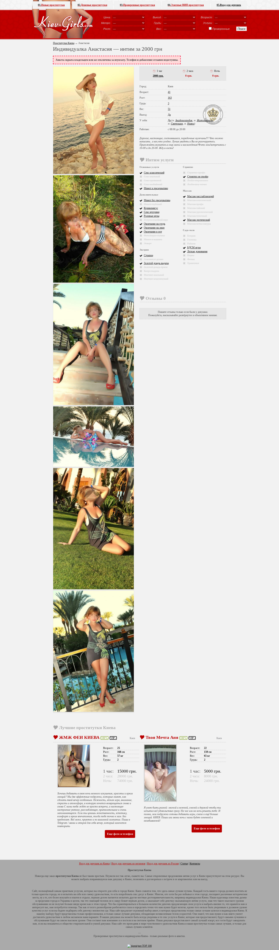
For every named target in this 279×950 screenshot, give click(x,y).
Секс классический (154, 172)
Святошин (177, 123)
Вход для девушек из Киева (94, 863)
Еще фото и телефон (120, 833)
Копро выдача (151, 271)
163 (170, 97)
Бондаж (191, 235)
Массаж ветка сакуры (199, 223)
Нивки (190, 123)
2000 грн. (158, 75)
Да (169, 114)
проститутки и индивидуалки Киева (128, 936)
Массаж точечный (197, 215)
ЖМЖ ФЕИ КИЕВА (79, 737)
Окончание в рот (153, 231)
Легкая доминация (197, 251)
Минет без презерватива (157, 200)
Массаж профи (195, 204)
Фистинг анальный (154, 274)
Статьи (184, 863)
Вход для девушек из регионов (128, 863)
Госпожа (191, 239)
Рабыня (191, 243)
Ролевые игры (151, 215)
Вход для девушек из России (163, 863)
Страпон (148, 255)
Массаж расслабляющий (200, 196)
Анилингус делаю (153, 259)
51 (169, 109)
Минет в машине (153, 239)
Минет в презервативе (156, 188)
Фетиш (191, 259)
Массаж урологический (200, 212)
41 (169, 92)
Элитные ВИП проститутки (186, 5)
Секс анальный (152, 176)
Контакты (195, 863)
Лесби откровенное (197, 180)
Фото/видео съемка (154, 235)
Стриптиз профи (196, 172)
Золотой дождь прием (156, 267)
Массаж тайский (196, 208)
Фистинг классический (156, 278)
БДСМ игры (194, 247)
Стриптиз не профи (197, 176)
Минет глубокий (153, 204)
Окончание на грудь (154, 223)
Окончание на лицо (154, 227)
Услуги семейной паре (156, 219)
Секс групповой (152, 180)
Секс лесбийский (153, 184)
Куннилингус (151, 208)
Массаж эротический (198, 219)
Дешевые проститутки (92, 5)
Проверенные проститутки (137, 5)
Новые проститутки (51, 5)
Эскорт (147, 243)
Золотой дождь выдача (156, 263)
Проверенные (221, 28)
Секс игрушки (151, 212)
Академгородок (183, 120)
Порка (190, 255)
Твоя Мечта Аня (162, 737)
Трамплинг (193, 263)
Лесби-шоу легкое (197, 184)
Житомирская (205, 120)
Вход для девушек (229, 5)
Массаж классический (199, 200)
